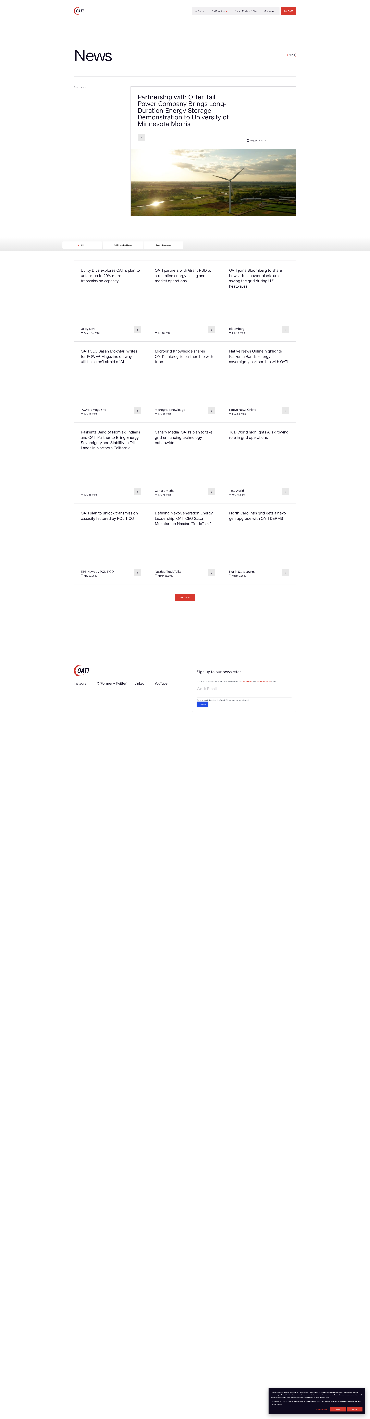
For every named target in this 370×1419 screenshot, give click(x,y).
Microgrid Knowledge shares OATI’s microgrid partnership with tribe (184, 356)
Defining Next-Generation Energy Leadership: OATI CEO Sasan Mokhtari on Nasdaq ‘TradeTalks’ (184, 518)
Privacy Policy (246, 681)
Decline (354, 1409)
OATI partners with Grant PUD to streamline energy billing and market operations (183, 275)
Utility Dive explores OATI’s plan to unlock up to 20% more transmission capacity (110, 275)
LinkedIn (140, 683)
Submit (202, 704)
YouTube (161, 683)
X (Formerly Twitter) (112, 683)
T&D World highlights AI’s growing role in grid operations (258, 434)
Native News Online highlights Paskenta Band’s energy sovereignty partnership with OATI (258, 356)
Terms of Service (263, 681)
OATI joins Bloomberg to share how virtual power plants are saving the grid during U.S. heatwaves (255, 278)
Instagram (82, 683)
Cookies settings (321, 1409)
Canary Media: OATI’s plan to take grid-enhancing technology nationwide (183, 437)
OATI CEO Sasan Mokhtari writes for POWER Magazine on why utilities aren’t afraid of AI (109, 356)
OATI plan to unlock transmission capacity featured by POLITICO (109, 515)
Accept (338, 1409)
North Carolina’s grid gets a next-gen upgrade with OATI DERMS (257, 515)
